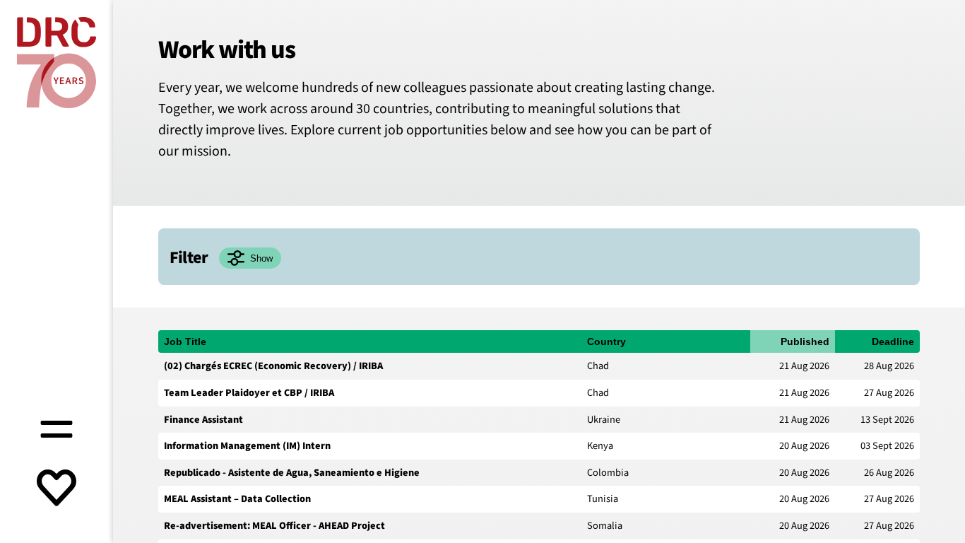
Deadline (893, 341)
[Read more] (539, 366)
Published (805, 341)
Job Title (185, 341)
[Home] (56, 62)
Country (606, 341)
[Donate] (56, 489)
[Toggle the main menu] (56, 427)
